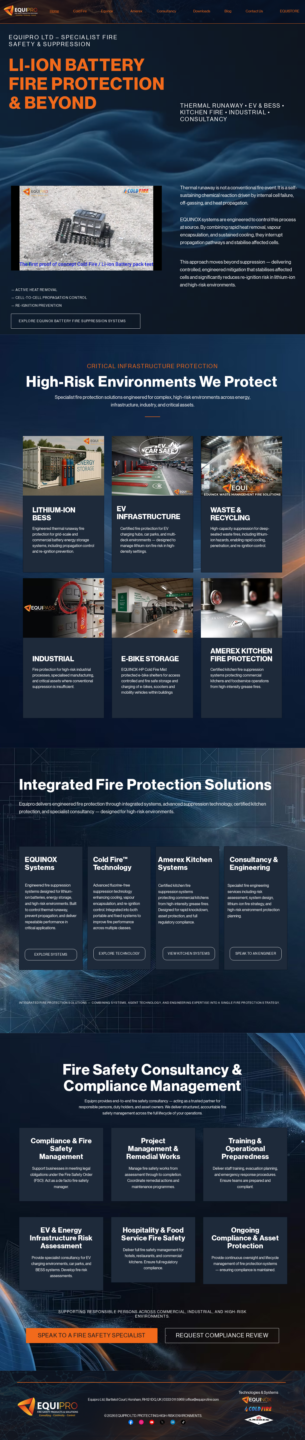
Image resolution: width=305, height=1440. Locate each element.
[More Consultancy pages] (178, 11)
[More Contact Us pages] (265, 11)
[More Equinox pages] (115, 11)
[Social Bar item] (130, 1422)
